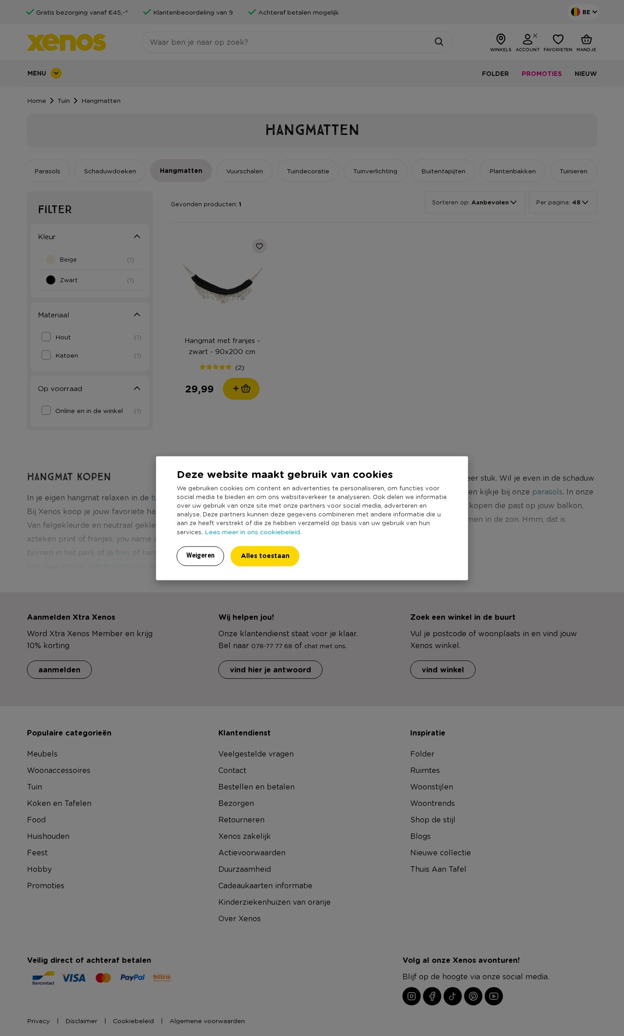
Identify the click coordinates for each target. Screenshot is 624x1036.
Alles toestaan (265, 555)
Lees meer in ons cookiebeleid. (253, 531)
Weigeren (200, 555)
